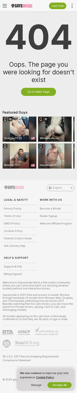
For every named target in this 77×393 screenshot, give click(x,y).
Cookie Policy (45, 377)
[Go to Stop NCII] (27, 343)
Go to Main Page (38, 91)
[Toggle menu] (4, 6)
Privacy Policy (12, 208)
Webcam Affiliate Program (56, 223)
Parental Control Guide (18, 238)
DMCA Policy (12, 223)
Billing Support (13, 274)
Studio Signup (48, 216)
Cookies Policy (13, 231)
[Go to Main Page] (23, 5)
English (57, 187)
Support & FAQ (13, 266)
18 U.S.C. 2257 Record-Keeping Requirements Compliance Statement (31, 358)
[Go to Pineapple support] (7, 344)
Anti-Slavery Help (14, 245)
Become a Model (50, 208)
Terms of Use (12, 216)
